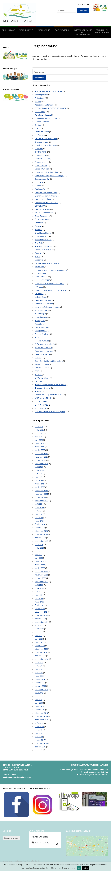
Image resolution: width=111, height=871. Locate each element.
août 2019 (39, 693)
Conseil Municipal (42, 169)
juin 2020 (38, 666)
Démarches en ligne (43, 199)
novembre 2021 (41, 615)
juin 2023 (38, 551)
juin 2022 (38, 592)
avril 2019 (39, 703)
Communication (41, 162)
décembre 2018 (41, 713)
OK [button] (79, 868)
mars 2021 (39, 642)
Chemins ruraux (41, 142)
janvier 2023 (40, 568)
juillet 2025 (39, 470)
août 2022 (39, 585)
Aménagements (41, 94)
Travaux (38, 391)
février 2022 (40, 605)
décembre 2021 (41, 612)
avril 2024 (39, 517)
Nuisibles (38, 324)
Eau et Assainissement (44, 213)
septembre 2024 (41, 500)
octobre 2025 (40, 460)
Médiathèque (40, 314)
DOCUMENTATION (62, 30)
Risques (38, 357)
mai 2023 (38, 554)
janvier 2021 (40, 645)
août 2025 (39, 467)
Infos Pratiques (41, 277)
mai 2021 (38, 635)
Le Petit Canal (40, 297)
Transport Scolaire (42, 388)
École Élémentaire (42, 216)
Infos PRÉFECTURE (42, 280)
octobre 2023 (40, 538)
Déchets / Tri (40, 189)
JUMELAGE (39, 293)
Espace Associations (43, 239)
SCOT (37, 371)
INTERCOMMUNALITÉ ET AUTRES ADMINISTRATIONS (83, 32)
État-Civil (38, 243)
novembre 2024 (41, 494)
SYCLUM (38, 381)
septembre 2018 (41, 720)
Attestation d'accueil (43, 115)
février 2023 (40, 565)
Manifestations (41, 310)
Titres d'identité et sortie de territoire (50, 384)
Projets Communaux (43, 347)
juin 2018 (38, 730)
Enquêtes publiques (43, 233)
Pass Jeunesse (41, 330)
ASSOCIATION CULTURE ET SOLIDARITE (50, 108)
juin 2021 (38, 632)
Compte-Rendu (41, 165)
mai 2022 (38, 595)
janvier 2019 (40, 710)
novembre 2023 (41, 534)
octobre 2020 (40, 656)
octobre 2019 (40, 686)
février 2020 (40, 679)
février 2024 (40, 524)
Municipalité (40, 320)
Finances (38, 253)
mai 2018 (38, 733)
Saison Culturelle (42, 364)
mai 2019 (38, 699)
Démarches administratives (46, 196)
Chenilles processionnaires (46, 145)
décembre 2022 (41, 571)
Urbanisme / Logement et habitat (48, 395)
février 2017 (40, 740)
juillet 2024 (39, 507)
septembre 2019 (41, 689)
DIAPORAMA (40, 206)
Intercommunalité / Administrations (49, 283)
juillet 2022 (39, 588)
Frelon (37, 256)
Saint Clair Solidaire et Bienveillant (49, 361)
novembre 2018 (41, 716)
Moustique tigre (41, 317)
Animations (39, 98)
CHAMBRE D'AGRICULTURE (46, 138)
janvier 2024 (40, 528)
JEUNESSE (39, 287)
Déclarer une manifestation (46, 192)
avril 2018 (39, 736)
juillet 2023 (39, 548)
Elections (38, 229)
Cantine (38, 125)
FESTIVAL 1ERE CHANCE (44, 246)
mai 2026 (38, 437)
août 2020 (39, 662)
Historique (39, 266)
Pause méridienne (42, 334)
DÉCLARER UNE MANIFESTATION (102, 31)
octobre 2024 (40, 497)
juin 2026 (38, 433)
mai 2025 (38, 477)
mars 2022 (39, 602)
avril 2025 (39, 480)
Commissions (40, 155)
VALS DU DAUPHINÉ (43, 398)
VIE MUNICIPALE (26, 30)
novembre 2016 (41, 743)
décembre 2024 (41, 490)
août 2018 (39, 723)
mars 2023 (39, 561)
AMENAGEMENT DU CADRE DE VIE (49, 91)
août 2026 (39, 426)
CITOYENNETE (40, 152)
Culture (38, 186)
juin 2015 (38, 750)
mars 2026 (39, 443)
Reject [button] (86, 868)
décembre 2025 (41, 453)
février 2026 (40, 447)
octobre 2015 (40, 747)
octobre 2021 (40, 619)
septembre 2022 (41, 581)
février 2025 (40, 484)
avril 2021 (39, 639)
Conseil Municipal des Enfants (47, 172)
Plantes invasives (42, 341)
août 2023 (39, 544)
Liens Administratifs (43, 300)
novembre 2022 (41, 575)
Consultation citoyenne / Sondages (49, 175)
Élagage (38, 226)
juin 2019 (38, 696)
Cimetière (39, 148)
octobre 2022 (40, 578)
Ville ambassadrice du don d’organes (50, 411)
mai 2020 (38, 669)
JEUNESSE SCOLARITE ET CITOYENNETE (50, 290)
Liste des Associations (44, 304)
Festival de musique (43, 250)
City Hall (37, 861)
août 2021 (39, 625)
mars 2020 (39, 676)
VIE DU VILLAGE (8, 30)
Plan (37, 337)
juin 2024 (38, 511)
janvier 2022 (40, 608)
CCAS (37, 128)
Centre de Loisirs (42, 132)
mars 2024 (39, 521)
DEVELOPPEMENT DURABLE (46, 202)
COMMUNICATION (42, 159)
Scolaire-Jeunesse (42, 368)
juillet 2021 (39, 629)
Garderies (39, 260)
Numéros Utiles (41, 327)
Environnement (41, 236)
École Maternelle (42, 219)
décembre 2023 (41, 531)
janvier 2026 (40, 450)
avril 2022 (39, 598)
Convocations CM (42, 179)
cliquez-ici (71, 868)
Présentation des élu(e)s (45, 344)
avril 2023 (39, 558)
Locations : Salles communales (47, 307)
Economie (39, 223)
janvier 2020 (40, 683)
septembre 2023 (41, 541)
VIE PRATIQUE (44, 30)
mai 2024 (38, 514)
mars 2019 (39, 706)
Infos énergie (40, 273)
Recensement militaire (44, 351)
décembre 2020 (41, 649)
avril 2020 (39, 672)
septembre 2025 (41, 463)
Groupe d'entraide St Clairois (47, 263)
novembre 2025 (41, 457)
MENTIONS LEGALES (36, 831)
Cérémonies (40, 135)
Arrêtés (38, 101)
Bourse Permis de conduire (46, 118)
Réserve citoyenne (42, 354)
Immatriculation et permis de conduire (51, 270)
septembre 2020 (41, 659)
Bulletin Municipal (42, 122)
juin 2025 (38, 474)
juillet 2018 (39, 726)
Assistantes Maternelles (44, 105)
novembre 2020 (41, 652)
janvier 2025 (40, 487)
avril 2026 (39, 440)
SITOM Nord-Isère (42, 378)
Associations (40, 111)
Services (38, 374)
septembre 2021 (41, 622)
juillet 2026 (39, 430)
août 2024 (39, 504)
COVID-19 (39, 182)
